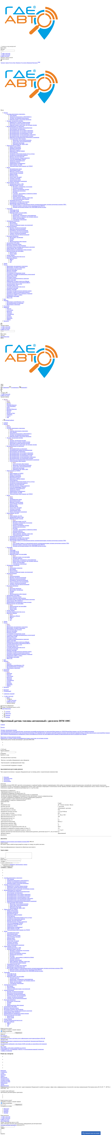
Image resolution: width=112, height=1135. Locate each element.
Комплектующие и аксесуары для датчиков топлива (23, 125)
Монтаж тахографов (12, 270)
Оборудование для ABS (16, 164)
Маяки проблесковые (15, 147)
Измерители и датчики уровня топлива (20, 122)
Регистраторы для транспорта (17, 129)
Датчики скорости (17, 214)
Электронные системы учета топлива (19, 201)
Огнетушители (14, 152)
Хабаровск (9, 414)
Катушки (15, 192)
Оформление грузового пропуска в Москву (18, 281)
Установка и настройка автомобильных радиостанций (21, 274)
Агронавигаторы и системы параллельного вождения (21, 247)
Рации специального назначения (18, 181)
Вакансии (9, 311)
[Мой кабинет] (1, 60)
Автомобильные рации (16, 169)
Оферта (9, 319)
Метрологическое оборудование (18, 241)
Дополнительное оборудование (21, 199)
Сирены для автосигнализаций (18, 233)
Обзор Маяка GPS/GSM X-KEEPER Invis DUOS (13, 1048)
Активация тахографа (12, 288)
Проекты (6, 300)
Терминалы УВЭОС (15, 162)
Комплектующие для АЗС (17, 185)
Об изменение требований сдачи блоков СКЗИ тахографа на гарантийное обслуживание (24, 1043)
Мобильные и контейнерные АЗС (15, 301)
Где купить (6, 306)
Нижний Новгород (12, 405)
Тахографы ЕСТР (14, 210)
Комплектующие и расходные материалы (20, 119)
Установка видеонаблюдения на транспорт (18, 278)
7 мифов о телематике (6, 1050)
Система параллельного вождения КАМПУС (18, 282)
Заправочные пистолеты (19, 190)
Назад (8, 401)
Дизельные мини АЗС (12, 285)
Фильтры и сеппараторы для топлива (22, 186)
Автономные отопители (13, 221)
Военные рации (14, 175)
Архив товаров (11, 255)
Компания (6, 307)
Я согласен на (14, 864)
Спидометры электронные (20, 219)
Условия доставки (5, 1080)
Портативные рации (15, 170)
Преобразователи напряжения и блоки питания (19, 249)
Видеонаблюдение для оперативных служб (21, 133)
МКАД (11, 259)
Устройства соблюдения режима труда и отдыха (22, 153)
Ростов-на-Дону (11, 413)
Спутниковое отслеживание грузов (16, 273)
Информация (4, 1083)
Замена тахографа (11, 279)
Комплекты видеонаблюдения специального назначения (24, 137)
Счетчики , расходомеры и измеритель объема (25, 193)
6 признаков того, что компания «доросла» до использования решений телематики (22, 1049)
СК (10, 262)
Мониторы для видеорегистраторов (22, 140)
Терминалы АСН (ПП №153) (17, 160)
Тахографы (10, 208)
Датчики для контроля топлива (15, 121)
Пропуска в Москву (12, 258)
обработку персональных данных (18, 864)
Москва (9, 403)
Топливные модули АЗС (16, 200)
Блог (5, 299)
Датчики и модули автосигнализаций (19, 234)
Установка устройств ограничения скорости (18, 292)
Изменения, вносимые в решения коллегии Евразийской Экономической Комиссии (22, 1041)
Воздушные (13, 222)
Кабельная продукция (18, 142)
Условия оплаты (5, 1078)
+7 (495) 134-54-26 (5, 53)
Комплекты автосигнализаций (18, 229)
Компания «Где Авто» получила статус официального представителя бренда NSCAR (23, 1038)
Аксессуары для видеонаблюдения (22, 141)
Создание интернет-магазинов (8, 1125)
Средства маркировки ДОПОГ (18, 159)
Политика (9, 316)
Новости (9, 308)
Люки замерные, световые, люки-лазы (23, 197)
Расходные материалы (13, 236)
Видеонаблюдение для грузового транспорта (21, 130)
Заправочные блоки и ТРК (17, 184)
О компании (4, 1072)
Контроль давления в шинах (14, 244)
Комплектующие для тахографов (18, 212)
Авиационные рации (15, 179)
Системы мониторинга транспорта (16, 114)
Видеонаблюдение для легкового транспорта (21, 132)
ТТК (11, 260)
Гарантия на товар (5, 1081)
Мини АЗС (9, 297)
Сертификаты (10, 314)
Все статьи (3, 1046)
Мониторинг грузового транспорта (16, 267)
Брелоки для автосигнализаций (18, 227)
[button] (91, 1133)
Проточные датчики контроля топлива (20, 123)
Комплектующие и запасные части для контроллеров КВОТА (29, 206)
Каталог (6, 112)
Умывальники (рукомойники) (17, 163)
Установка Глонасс (11, 277)
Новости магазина (7, 1031)
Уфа (8, 417)
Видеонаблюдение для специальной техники (21, 136)
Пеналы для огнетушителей (17, 156)
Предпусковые (13, 223)
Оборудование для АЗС (13, 182)
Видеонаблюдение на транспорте (16, 126)
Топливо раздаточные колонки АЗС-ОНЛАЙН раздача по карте (29, 207)
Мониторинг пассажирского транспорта (17, 266)
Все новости (4, 1035)
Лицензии (9, 312)
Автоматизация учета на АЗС (14, 284)
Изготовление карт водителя (14, 269)
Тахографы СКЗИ (14, 211)
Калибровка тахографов (13, 296)
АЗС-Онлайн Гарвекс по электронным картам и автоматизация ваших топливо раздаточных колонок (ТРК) (38, 204)
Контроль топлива (11, 271)
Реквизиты (9, 318)
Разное (11, 240)
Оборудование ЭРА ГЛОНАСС (15, 248)
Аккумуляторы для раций (16, 173)
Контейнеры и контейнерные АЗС (19, 203)
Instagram (7, 715)
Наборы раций (13, 174)
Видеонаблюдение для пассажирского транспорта (23, 134)
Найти (2, 1128)
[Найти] (1, 52)
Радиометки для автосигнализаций (19, 230)
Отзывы (9, 315)
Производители (5, 1085)
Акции (5, 263)
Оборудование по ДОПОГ (14, 145)
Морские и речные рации (16, 171)
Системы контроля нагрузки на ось (16, 256)
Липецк (9, 411)
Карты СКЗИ (13, 253)
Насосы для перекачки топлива (21, 189)
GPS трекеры (13, 115)
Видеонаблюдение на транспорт (15, 303)
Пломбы (12, 238)
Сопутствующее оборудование (18, 138)
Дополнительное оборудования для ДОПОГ (21, 166)
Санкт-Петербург (11, 406)
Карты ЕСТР (13, 252)
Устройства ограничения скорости (19, 155)
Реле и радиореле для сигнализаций (19, 232)
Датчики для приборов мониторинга (19, 118)
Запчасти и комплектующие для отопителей (21, 225)
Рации (9, 167)
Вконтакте (8, 713)
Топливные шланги (18, 188)
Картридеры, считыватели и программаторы (24, 215)
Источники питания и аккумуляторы (16, 245)
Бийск (8, 407)
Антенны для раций (15, 178)
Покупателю (4, 1077)
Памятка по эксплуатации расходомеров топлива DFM (15, 841)
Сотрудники (10, 310)
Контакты (6, 321)
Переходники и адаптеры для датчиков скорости (25, 216)
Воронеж (9, 410)
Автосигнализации (12, 226)
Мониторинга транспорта (13, 304)
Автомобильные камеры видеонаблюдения (21, 127)
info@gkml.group (5, 336)
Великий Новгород (12, 409)
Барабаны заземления (15, 148)
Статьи (2, 1073)
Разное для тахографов (19, 218)
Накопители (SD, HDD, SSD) (20, 144)
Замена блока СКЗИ (12, 275)
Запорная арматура (18, 195)
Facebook (7, 711)
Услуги (5, 264)
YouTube (7, 717)
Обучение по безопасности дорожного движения (19, 293)
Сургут (8, 416)
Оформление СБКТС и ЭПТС (14, 295)
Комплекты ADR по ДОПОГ (17, 151)
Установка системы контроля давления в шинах (19, 290)
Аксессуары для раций (16, 177)
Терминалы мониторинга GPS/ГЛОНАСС (21, 116)
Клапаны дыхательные (19, 196)
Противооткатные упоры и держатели (20, 158)
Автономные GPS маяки (13, 243)
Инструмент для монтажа (16, 237)
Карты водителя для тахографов (15, 251)
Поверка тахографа (12, 289)
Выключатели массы (15, 149)
